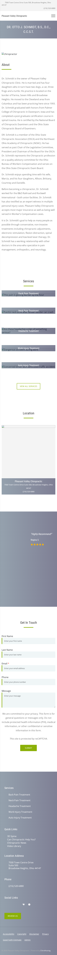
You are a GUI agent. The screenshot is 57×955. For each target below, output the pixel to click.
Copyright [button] (21, 934)
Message (6, 690)
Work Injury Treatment (20, 811)
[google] (5, 904)
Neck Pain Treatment (19, 800)
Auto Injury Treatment (20, 817)
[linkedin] (35, 904)
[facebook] (12, 904)
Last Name (7, 649)
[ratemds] (29, 904)
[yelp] (18, 904)
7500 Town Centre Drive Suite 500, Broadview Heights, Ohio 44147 (26, 3)
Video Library (14, 846)
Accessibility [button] (8, 934)
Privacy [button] (45, 934)
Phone (5, 677)
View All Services (28, 386)
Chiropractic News (16, 842)
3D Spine (11, 836)
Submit (28, 748)
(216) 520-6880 (49, 8)
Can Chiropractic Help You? (21, 839)
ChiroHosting (45, 950)
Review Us (13, 916)
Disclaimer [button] (34, 934)
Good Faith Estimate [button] (12, 940)
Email (5, 663)
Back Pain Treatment (19, 794)
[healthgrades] (24, 904)
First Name (7, 636)
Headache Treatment (20, 806)
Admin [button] (27, 940)
